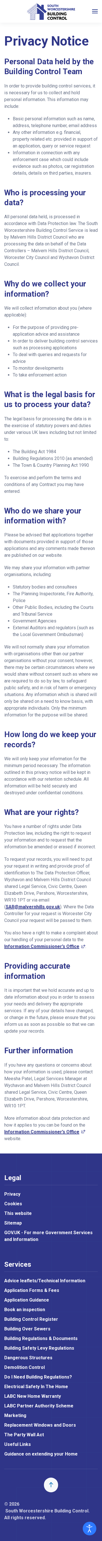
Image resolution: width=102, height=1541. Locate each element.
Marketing (15, 1415)
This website (18, 1213)
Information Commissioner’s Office (44, 946)
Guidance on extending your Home (41, 1454)
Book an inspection (24, 1309)
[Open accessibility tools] (89, 1528)
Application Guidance (26, 1300)
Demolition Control (24, 1367)
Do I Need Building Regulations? (38, 1377)
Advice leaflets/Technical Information (44, 1280)
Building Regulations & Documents (41, 1338)
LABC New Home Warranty (32, 1396)
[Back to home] (51, 11)
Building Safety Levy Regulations (39, 1348)
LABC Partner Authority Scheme (38, 1406)
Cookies (13, 1203)
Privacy (12, 1194)
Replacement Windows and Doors (40, 1425)
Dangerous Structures (28, 1357)
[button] (95, 11)
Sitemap (13, 1223)
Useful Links (17, 1444)
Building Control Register (31, 1319)
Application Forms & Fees (31, 1290)
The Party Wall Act (24, 1434)
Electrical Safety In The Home (36, 1386)
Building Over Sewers (27, 1329)
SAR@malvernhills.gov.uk (33, 906)
